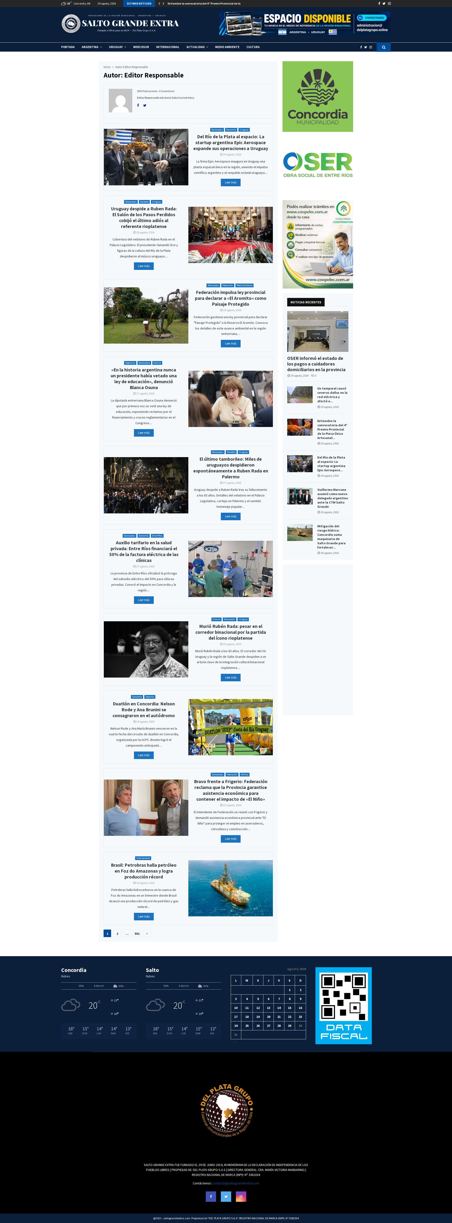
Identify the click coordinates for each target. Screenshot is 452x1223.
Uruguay (116, 47)
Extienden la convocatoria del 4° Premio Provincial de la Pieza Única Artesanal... (332, 429)
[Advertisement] (317, 640)
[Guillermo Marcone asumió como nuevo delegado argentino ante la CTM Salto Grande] (300, 496)
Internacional (167, 47)
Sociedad (144, 201)
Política (157, 362)
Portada (68, 47)
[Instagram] (371, 47)
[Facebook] (362, 47)
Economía (231, 129)
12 (258, 1008)
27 (268, 1026)
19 (258, 1017)
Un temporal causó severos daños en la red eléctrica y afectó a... (332, 394)
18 (247, 1017)
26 (258, 1026)
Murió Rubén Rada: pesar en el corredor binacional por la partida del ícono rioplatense (230, 632)
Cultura (253, 47)
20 (268, 1017)
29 (289, 1026)
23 (300, 1017)
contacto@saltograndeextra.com (235, 1183)
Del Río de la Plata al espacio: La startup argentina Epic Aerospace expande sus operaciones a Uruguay (230, 142)
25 (247, 1026)
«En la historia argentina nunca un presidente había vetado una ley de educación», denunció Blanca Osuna (144, 378)
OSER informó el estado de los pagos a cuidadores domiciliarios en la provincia (316, 364)
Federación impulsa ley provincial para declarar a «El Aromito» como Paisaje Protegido (230, 298)
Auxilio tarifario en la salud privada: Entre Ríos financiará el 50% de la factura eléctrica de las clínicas (143, 551)
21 (279, 1017)
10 (236, 1008)
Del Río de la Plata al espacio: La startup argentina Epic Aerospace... (331, 463)
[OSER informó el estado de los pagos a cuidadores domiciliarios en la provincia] (317, 331)
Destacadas (217, 129)
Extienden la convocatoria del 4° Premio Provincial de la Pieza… (209, 3)
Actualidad (195, 47)
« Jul (234, 1042)
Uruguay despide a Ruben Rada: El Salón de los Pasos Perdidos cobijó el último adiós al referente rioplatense (144, 217)
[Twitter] (366, 47)
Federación (227, 285)
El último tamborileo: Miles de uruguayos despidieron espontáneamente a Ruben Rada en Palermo (230, 468)
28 (279, 1026)
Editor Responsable (135, 67)
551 (137, 933)
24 (236, 1026)
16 (300, 1008)
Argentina (90, 47)
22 (289, 1017)
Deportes (149, 696)
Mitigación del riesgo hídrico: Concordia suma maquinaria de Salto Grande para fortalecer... (331, 536)
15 (289, 1008)
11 (247, 1008)
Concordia (137, 696)
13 (268, 1008)
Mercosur (141, 47)
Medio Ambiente (227, 47)
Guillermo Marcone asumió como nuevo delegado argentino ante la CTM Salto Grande (332, 498)
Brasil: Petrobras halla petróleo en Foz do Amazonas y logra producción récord (144, 871)
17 (236, 1017)
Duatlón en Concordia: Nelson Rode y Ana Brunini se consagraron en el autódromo (144, 710)
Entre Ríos (157, 535)
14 (279, 1008)
